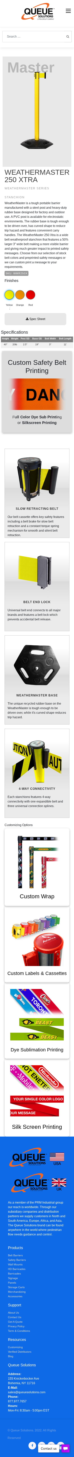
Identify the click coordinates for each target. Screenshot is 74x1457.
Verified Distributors (19, 1351)
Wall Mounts (15, 1264)
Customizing (15, 1347)
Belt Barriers (15, 1255)
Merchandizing (17, 1292)
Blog (10, 1356)
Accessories (15, 1296)
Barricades (14, 1273)
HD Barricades (16, 1269)
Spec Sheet (37, 319)
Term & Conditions (19, 1331)
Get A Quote (15, 1321)
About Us (13, 1312)
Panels (12, 1282)
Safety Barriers (17, 1260)
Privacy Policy (16, 1326)
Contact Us (14, 1317)
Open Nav (68, 11)
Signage (13, 1278)
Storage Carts (16, 1287)
